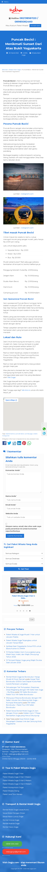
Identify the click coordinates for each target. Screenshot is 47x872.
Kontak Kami (35, 25)
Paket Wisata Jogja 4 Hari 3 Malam (17, 784)
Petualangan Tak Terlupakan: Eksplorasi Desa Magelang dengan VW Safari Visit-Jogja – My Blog (24, 689)
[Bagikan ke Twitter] (9, 444)
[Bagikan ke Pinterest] (24, 444)
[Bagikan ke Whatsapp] (29, 444)
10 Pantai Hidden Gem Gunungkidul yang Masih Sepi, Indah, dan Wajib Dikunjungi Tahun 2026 (23, 654)
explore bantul (10, 434)
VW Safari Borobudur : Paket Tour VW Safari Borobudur (20, 705)
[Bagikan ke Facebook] (4, 444)
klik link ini (26, 390)
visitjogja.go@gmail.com (18, 754)
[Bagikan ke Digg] (14, 444)
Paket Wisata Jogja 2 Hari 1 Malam (17, 777)
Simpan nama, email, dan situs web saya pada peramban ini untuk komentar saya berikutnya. (23, 528)
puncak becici (20, 434)
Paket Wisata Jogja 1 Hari (13, 773)
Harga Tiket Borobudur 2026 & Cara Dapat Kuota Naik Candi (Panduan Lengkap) (23, 681)
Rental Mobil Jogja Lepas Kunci (16, 810)
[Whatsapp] (44, 429)
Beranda (5, 69)
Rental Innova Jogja (11, 820)
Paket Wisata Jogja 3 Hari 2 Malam (17, 780)
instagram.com (27, 194)
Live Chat (6, 756)
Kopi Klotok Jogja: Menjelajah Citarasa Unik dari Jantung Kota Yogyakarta (24, 721)
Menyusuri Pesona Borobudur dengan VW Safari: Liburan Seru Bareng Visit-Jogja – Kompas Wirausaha (23, 700)
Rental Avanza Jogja (11, 823)
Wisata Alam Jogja (15, 69)
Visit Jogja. (11, 377)
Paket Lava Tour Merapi (12, 794)
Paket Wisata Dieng (11, 791)
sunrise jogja (29, 434)
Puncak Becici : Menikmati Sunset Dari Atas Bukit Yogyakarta (23, 44)
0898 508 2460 (12, 844)
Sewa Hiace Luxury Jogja (13, 816)
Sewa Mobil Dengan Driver (14, 813)
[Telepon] (44, 433)
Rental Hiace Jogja (10, 827)
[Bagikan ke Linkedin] (19, 444)
